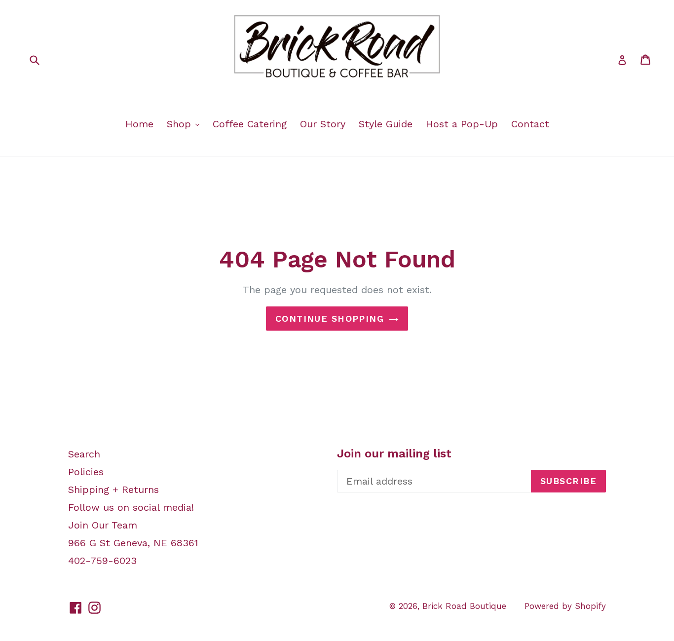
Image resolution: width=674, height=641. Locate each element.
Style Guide (385, 124)
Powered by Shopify (565, 606)
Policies (86, 472)
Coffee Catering (250, 124)
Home (139, 124)
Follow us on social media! (131, 507)
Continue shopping (329, 318)
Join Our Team (102, 525)
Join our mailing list (394, 453)
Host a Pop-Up (462, 124)
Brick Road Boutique (464, 606)
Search (84, 454)
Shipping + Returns (113, 489)
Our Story (322, 124)
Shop (180, 124)
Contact (530, 124)
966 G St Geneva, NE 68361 (133, 543)
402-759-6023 (102, 560)
